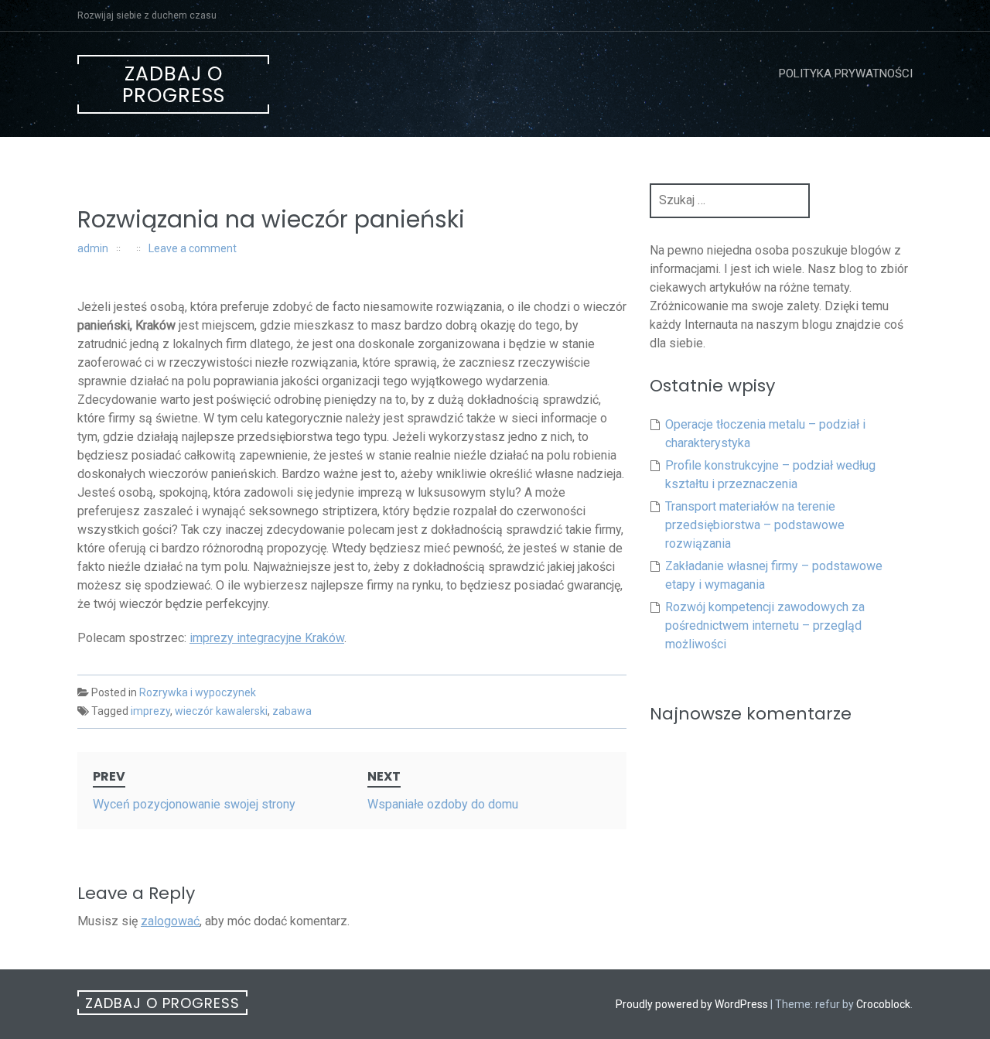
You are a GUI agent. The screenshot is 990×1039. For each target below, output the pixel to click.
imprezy (150, 711)
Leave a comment (192, 248)
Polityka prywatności (846, 73)
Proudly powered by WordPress (692, 1004)
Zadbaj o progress (173, 84)
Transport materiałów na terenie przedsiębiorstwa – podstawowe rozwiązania (755, 525)
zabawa (292, 711)
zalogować (170, 921)
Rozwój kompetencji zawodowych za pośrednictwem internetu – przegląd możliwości (765, 625)
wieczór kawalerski (221, 711)
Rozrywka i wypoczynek (197, 692)
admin (92, 248)
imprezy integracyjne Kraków (266, 638)
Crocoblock (883, 1004)
